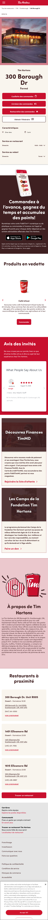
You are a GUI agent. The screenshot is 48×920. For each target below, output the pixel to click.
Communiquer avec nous (12, 851)
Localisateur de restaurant (12, 832)
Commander (24, 322)
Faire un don (12, 548)
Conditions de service (10, 868)
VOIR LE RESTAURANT (12, 715)
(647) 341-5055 (11, 711)
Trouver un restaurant (24, 795)
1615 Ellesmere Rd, (16, 775)
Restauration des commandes (22, 111)
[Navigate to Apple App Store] (14, 238)
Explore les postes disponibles (14, 812)
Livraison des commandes (22, 104)
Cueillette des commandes (22, 96)
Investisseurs (7, 847)
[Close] (45, 884)
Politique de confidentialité (13, 864)
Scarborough (24, 8)
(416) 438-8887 (11, 780)
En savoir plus (7, 822)
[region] (24, 900)
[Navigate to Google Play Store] (34, 237)
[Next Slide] (45, 300)
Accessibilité (7, 877)
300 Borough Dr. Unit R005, (16, 706)
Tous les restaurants (8, 8)
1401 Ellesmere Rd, (16, 741)
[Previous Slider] (3, 300)
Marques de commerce (11, 873)
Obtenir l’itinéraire (22, 119)
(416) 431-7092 (11, 746)
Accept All (24, 912)
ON (17, 8)
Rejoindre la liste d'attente (20, 481)
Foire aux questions (9, 855)
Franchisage (7, 842)
